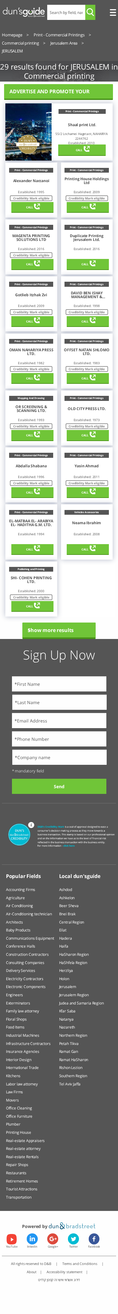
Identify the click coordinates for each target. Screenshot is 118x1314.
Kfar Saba (67, 1011)
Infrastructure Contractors (28, 1043)
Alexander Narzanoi (31, 181)
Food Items (15, 1027)
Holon (64, 978)
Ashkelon (67, 897)
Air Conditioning (19, 905)
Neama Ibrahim (86, 523)
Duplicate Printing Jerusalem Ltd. (87, 238)
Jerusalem (67, 986)
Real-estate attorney (23, 1148)
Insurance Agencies (22, 1051)
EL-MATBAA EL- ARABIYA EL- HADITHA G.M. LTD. (31, 523)
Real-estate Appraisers (25, 1140)
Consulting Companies (25, 962)
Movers (12, 1100)
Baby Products (18, 930)
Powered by (35, 1226)
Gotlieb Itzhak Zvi (31, 295)
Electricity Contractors (24, 978)
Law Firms (14, 1092)
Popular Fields (23, 876)
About (32, 1271)
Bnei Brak (67, 914)
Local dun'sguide (79, 876)
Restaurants (16, 1173)
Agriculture (15, 897)
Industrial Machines (22, 1035)
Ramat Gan (68, 1051)
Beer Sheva (69, 905)
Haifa (63, 946)
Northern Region (73, 1035)
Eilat (62, 930)
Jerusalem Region (74, 995)
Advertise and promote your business (49, 94)
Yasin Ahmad (86, 466)
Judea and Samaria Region (81, 1003)
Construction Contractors (27, 954)
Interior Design (18, 1059)
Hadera (65, 938)
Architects (14, 922)
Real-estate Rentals (22, 1156)
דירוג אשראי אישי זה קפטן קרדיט (59, 1279)
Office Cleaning (19, 1108)
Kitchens (13, 1075)
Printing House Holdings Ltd (87, 181)
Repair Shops (17, 1164)
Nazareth (67, 1027)
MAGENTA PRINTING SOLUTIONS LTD (31, 238)
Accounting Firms (20, 889)
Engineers (14, 995)
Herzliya (66, 970)
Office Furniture (19, 1116)
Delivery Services (20, 970)
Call (79, 150)
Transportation (18, 1197)
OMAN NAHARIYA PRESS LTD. (31, 352)
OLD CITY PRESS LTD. (87, 409)
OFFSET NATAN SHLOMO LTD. (87, 352)
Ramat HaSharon (73, 1059)
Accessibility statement (64, 1271)
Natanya (66, 1019)
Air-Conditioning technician (29, 914)
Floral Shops (16, 1019)
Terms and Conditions (80, 1263)
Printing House (18, 1132)
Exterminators (18, 1003)
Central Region (71, 922)
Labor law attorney (22, 1084)
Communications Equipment (30, 938)
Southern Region (73, 1075)
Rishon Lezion (70, 1067)
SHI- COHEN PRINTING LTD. (31, 580)
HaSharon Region (74, 954)
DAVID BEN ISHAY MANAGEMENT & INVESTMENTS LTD (87, 295)
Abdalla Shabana (31, 466)
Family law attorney (22, 1011)
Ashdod (65, 889)
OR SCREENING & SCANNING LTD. (31, 409)
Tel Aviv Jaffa (70, 1084)
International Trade (22, 1067)
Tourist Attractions (21, 1189)
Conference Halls (20, 946)
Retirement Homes (22, 1181)
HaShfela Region (73, 962)
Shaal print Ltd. (82, 125)
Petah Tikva (69, 1043)
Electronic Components (26, 986)
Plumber (13, 1124)
